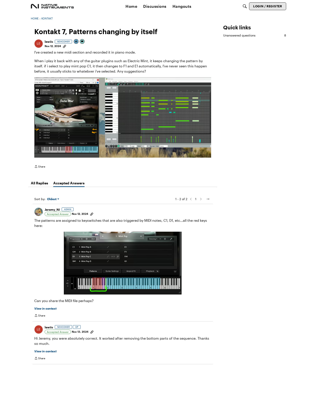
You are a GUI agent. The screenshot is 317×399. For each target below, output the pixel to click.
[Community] (52, 6)
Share (39, 167)
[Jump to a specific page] (207, 199)
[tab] (39, 183)
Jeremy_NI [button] (52, 209)
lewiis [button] (49, 41)
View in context (45, 308)
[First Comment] (82, 42)
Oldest (52, 199)
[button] (38, 43)
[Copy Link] (64, 46)
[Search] (245, 6)
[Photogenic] (76, 42)
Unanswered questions (254, 35)
